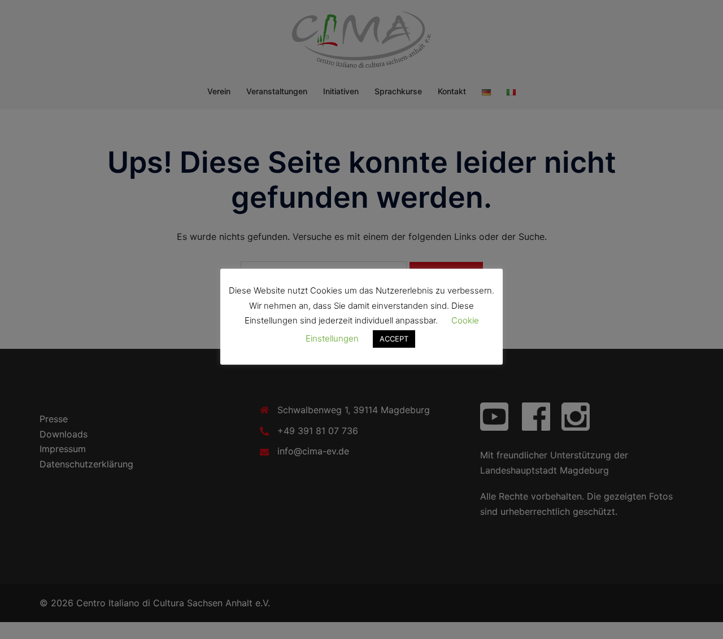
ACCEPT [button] (394, 338)
